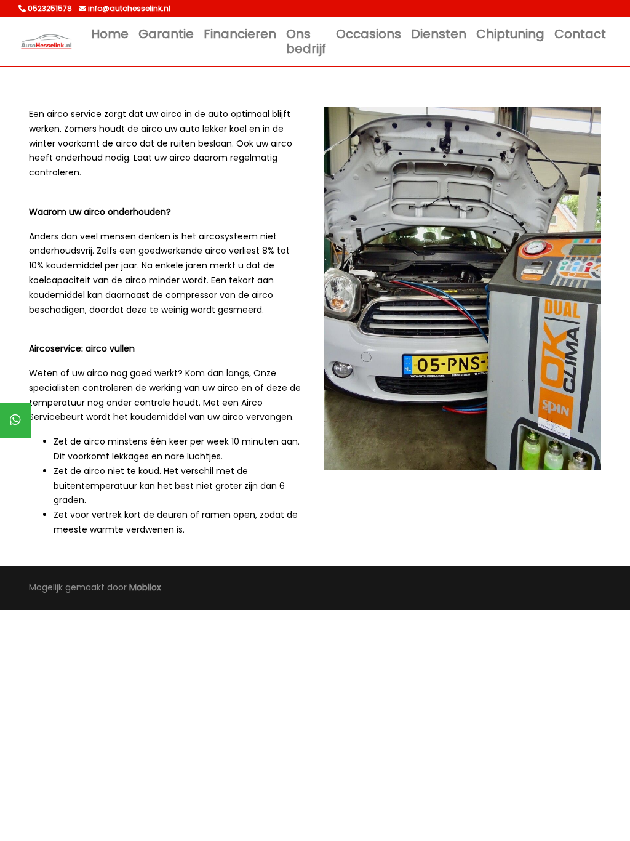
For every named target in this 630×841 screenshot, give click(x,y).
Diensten (438, 33)
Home (110, 33)
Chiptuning (510, 33)
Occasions (368, 33)
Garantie (166, 33)
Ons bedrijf (306, 41)
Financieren (240, 33)
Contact (580, 33)
